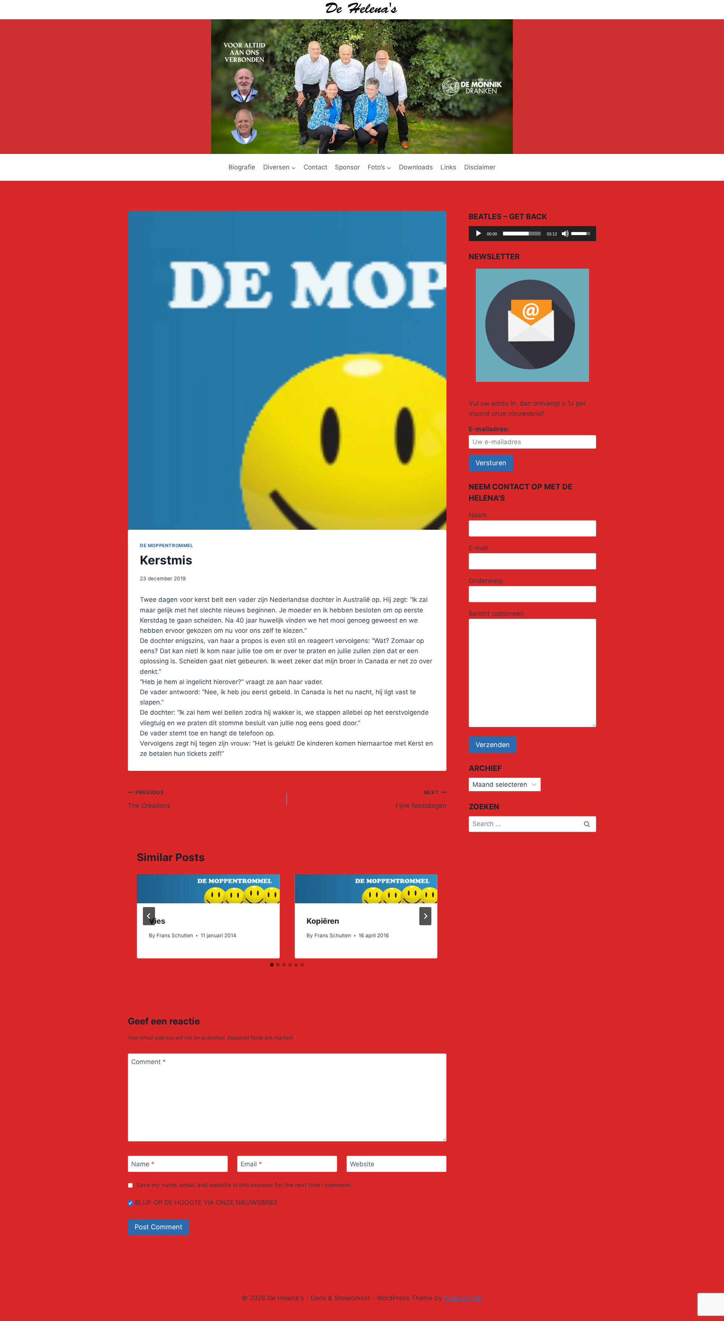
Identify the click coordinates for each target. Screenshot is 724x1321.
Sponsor (347, 167)
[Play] (478, 233)
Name (143, 1164)
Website (362, 1164)
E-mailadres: (489, 429)
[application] (532, 233)
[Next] (425, 916)
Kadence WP (463, 1298)
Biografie (242, 167)
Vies (157, 921)
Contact (315, 167)
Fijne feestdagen (421, 799)
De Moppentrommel (166, 545)
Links (448, 167)
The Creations (149, 799)
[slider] (522, 233)
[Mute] (565, 233)
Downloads (416, 167)
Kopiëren (323, 921)
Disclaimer (479, 167)
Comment (148, 1062)
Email (251, 1164)
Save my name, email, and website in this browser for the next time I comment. (244, 1185)
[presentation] (208, 888)
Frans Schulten (174, 935)
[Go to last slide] (149, 916)
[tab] (272, 965)
